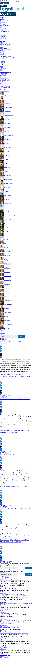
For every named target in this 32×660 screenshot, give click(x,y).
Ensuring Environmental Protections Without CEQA (12, 594)
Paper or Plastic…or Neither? (7, 455)
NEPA (1, 66)
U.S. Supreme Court (5, 87)
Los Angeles (3, 65)
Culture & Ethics (4, 36)
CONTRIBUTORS (4, 91)
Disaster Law (3, 38)
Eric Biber (2, 592)
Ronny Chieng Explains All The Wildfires (9, 627)
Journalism (2, 59)
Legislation (2, 61)
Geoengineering (3, 53)
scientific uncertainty (5, 80)
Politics (1, 69)
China (1, 30)
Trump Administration (5, 86)
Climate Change (3, 32)
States (1, 81)
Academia (2, 19)
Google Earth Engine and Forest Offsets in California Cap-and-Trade (16, 509)
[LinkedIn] (16, 350)
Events (1, 47)
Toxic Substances (4, 84)
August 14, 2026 (4, 639)
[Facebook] (16, 352)
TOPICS (2, 17)
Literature (2, 62)
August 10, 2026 (4, 626)
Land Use (2, 60)
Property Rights (4, 73)
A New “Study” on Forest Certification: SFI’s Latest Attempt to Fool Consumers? (15, 342)
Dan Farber (2, 618)
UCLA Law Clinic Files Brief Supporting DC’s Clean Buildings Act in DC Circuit (16, 604)
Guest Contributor (4, 577)
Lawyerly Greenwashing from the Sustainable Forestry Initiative (15, 399)
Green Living (3, 54)
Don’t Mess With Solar (5, 640)
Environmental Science (5, 46)
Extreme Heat (3, 48)
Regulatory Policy (4, 78)
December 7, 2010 (4, 507)
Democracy (2, 37)
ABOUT (2, 334)
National (2, 330)
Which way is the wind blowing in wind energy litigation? (13, 580)
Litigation (2, 63)
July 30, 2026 (3, 612)
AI (0, 23)
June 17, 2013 (3, 340)
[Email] (16, 345)
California (2, 29)
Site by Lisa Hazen (4, 657)
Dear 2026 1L (3, 649)
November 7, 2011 (4, 398)
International (3, 332)
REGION (2, 329)
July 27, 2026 (3, 593)
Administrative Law (4, 21)
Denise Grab (3, 601)
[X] (16, 354)
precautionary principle (5, 72)
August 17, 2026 (4, 648)
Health (1, 55)
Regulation (2, 77)
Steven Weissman (4, 586)
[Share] (16, 357)
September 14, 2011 (4, 453)
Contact (2, 656)
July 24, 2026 (3, 579)
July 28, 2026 (3, 602)
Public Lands (3, 75)
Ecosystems (2, 41)
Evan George (3, 630)
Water (1, 88)
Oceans (1, 67)
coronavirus (2, 34)
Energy (1, 42)
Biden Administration (5, 25)
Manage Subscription (5, 655)
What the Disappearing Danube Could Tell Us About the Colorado (15, 620)
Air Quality (2, 24)
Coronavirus (3, 35)
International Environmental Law (7, 57)
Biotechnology (3, 28)
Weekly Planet (3, 90)
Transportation (3, 85)
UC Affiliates (3, 654)
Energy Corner (3, 43)
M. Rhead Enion (4, 506)
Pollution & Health (4, 71)
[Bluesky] (16, 347)
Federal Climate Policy (5, 49)
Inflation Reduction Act (5, 56)
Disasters (2, 40)
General (2, 51)
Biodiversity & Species (5, 26)
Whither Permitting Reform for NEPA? (9, 613)
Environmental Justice (5, 44)
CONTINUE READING (6, 395)
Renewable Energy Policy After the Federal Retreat (12, 589)
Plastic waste (3, 68)
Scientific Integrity (4, 79)
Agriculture (2, 22)
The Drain (2, 82)
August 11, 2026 (4, 632)
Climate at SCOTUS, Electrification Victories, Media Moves (14, 633)
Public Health (3, 74)
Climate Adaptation (4, 31)
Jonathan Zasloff (3, 339)
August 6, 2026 (3, 619)
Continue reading (14, 486)
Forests (1, 50)
